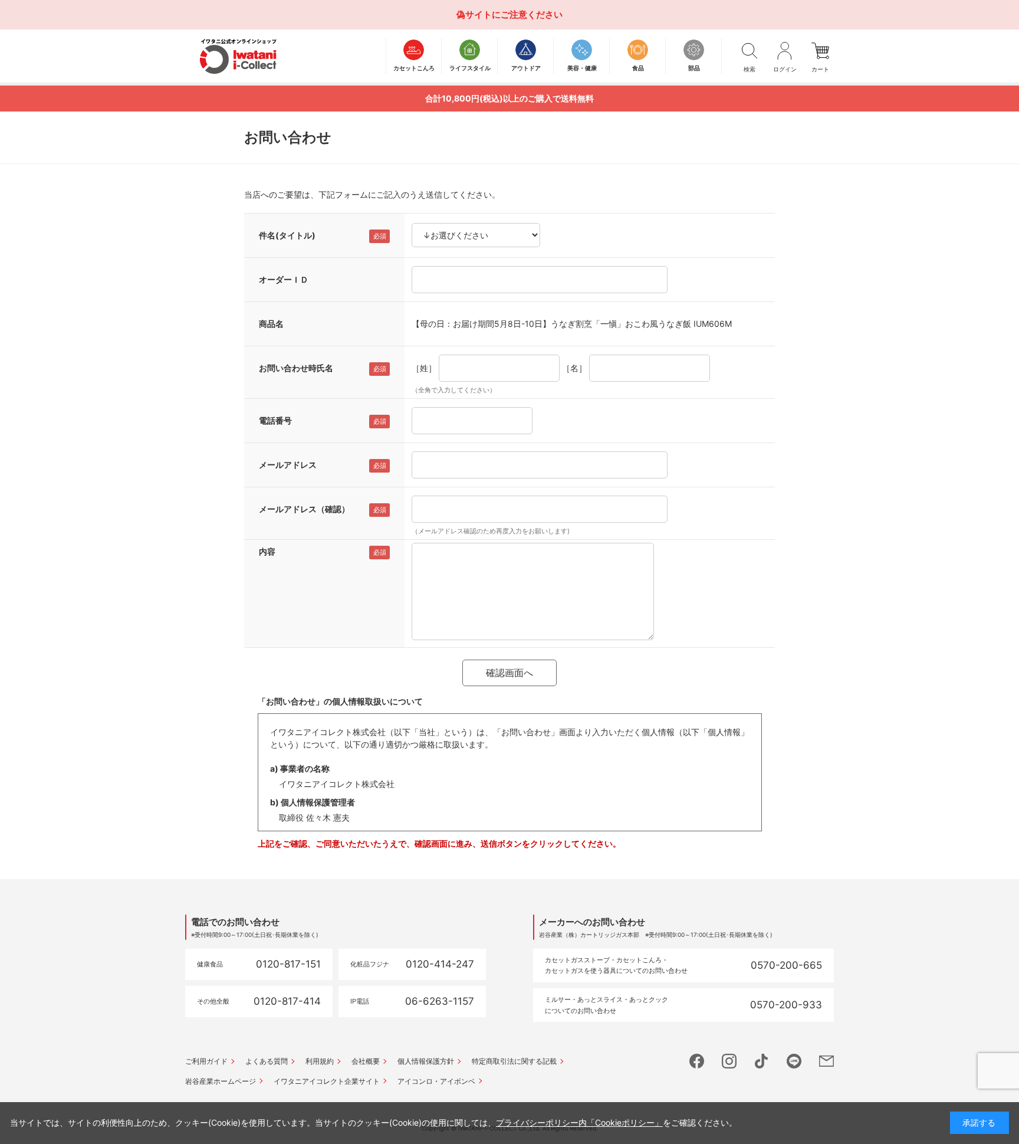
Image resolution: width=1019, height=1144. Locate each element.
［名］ (574, 368)
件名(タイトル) (287, 235)
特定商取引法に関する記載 (514, 1061)
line (794, 1061)
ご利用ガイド (206, 1061)
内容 (267, 551)
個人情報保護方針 (425, 1061)
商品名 (271, 324)
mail (826, 1061)
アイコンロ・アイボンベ (436, 1081)
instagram (729, 1061)
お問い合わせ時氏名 (296, 368)
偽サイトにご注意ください (509, 14)
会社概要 (365, 1061)
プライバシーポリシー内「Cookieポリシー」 (579, 1122)
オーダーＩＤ (283, 279)
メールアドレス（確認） (304, 509)
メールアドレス (288, 465)
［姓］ (424, 368)
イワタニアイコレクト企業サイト (327, 1081)
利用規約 (319, 1061)
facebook (696, 1061)
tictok (761, 1061)
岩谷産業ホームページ (220, 1081)
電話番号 (275, 420)
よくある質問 (266, 1061)
